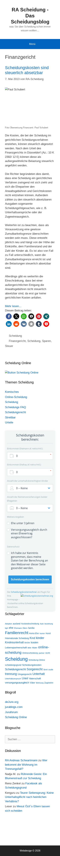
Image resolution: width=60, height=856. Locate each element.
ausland (16, 623)
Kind (32, 638)
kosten (34, 642)
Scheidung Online (16, 717)
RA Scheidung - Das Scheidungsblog (30, 15)
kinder (40, 638)
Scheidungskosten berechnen (30, 579)
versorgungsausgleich (17, 682)
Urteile (9, 422)
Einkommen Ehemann (24, 448)
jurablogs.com (13, 707)
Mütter (34, 648)
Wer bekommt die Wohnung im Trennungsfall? (26, 764)
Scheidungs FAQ (15, 407)
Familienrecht (16, 633)
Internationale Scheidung (17, 638)
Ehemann (18, 628)
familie (31, 628)
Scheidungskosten (32, 665)
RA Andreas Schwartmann (21, 760)
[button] (9, 316)
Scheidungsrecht (15, 412)
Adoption (8, 624)
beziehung (48, 624)
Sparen (46, 341)
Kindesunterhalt (14, 642)
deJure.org (11, 702)
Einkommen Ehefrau (23, 464)
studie (50, 670)
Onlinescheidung (30, 653)
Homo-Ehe (34, 633)
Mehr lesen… (13, 306)
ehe (11, 627)
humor (42, 633)
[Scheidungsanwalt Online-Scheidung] (21, 372)
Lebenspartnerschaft (16, 647)
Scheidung (15, 335)
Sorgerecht (34, 669)
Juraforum (11, 712)
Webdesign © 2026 (30, 850)
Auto (42, 624)
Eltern (25, 628)
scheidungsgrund (13, 665)
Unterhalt (38, 674)
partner (41, 653)
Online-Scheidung (16, 397)
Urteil (25, 678)
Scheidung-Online (36, 660)
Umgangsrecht (25, 674)
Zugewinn (48, 683)
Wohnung (40, 683)
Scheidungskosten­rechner (24, 591)
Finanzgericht (17, 341)
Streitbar (10, 417)
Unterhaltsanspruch (13, 679)
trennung (11, 674)
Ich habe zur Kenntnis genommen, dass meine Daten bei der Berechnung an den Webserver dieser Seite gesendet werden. (29, 560)
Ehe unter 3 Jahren (22, 523)
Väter (32, 682)
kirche (27, 642)
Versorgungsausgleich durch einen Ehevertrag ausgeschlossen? (29, 533)
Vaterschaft (35, 678)
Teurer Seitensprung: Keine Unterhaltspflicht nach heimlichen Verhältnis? (29, 797)
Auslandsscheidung (30, 624)
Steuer (9, 346)
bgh (6, 628)
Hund (48, 633)
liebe (29, 648)
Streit (45, 670)
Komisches (12, 391)
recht (47, 653)
